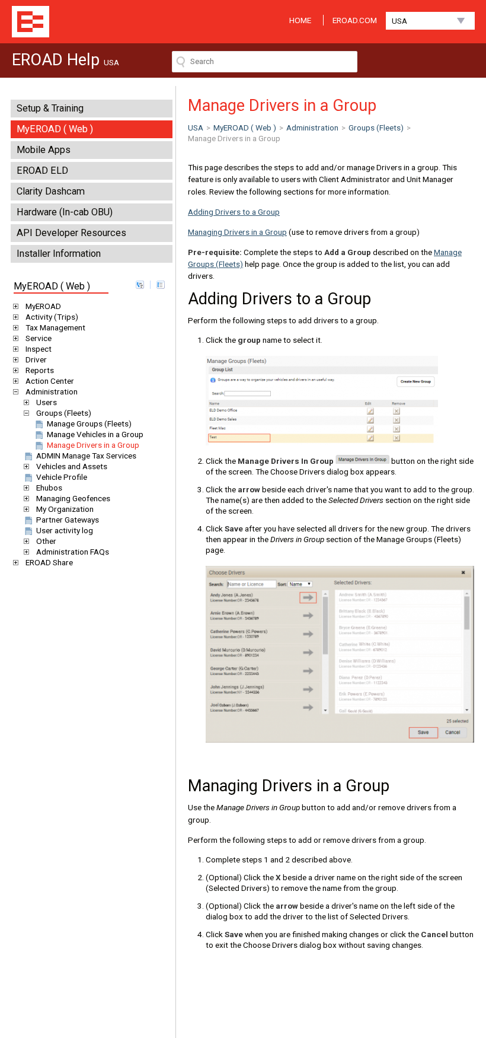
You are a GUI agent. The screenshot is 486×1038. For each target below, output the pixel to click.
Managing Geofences (73, 498)
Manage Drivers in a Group (93, 445)
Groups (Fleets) (63, 413)
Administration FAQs (72, 551)
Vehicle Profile (61, 477)
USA (399, 21)
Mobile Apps (44, 149)
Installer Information (59, 253)
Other (46, 541)
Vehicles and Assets (71, 466)
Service (38, 338)
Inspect (38, 349)
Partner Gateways (67, 519)
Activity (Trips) (51, 316)
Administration (51, 391)
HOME (300, 20)
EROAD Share (49, 562)
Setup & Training (50, 108)
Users (46, 402)
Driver (36, 359)
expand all (140, 285)
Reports (39, 370)
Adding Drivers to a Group (234, 211)
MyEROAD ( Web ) (55, 129)
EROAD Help (30, 21)
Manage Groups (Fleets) (89, 423)
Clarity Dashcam (51, 191)
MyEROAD (43, 306)
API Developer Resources (71, 232)
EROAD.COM (354, 20)
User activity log (64, 530)
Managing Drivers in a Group (237, 232)
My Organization (65, 509)
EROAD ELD (42, 170)
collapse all (160, 285)
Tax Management (55, 327)
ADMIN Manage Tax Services (86, 455)
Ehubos (49, 487)
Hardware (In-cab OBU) (65, 212)
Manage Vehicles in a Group (95, 434)
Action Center (49, 381)
